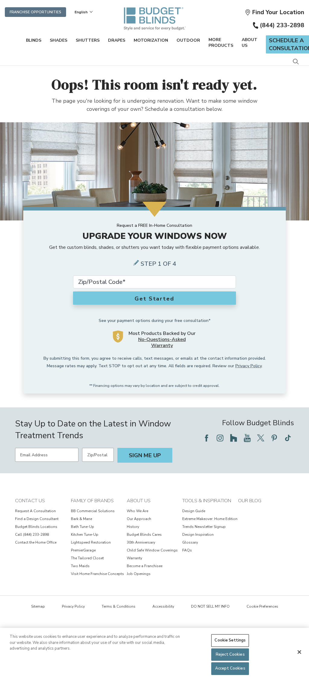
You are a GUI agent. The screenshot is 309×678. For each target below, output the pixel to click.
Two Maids (80, 566)
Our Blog (249, 500)
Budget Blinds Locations (36, 526)
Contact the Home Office (35, 542)
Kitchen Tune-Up (84, 534)
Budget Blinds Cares (144, 534)
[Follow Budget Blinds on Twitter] (261, 438)
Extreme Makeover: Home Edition (209, 518)
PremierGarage (83, 550)
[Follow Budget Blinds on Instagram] (220, 438)
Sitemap (38, 606)
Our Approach (139, 518)
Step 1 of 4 (158, 264)
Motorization (151, 40)
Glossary (190, 542)
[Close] (299, 652)
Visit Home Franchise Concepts (97, 573)
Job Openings (139, 573)
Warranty (134, 558)
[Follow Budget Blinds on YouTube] (247, 438)
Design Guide (193, 511)
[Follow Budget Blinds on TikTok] (288, 438)
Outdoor (188, 40)
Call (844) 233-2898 (32, 534)
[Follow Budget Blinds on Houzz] (234, 438)
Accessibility (163, 606)
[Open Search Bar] (295, 62)
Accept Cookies (230, 668)
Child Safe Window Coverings (152, 550)
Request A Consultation (35, 511)
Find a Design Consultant (37, 518)
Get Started (154, 299)
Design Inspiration (198, 534)
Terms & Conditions (118, 606)
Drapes (116, 40)
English (81, 12)
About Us (249, 42)
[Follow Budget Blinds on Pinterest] (274, 438)
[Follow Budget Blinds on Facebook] (206, 438)
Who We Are (137, 511)
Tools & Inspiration (206, 500)
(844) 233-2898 (282, 25)
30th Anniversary (141, 542)
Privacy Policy (248, 366)
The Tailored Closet (87, 558)
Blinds (33, 40)
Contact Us (30, 500)
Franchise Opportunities (35, 12)
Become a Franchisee (144, 566)
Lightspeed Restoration (91, 542)
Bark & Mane (81, 518)
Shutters (88, 40)
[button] (274, 12)
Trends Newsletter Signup (204, 526)
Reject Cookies (230, 654)
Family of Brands (92, 500)
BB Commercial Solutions (93, 511)
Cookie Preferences (262, 606)
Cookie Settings (230, 640)
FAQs (187, 550)
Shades (58, 40)
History (133, 526)
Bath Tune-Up (82, 526)
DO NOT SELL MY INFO (210, 606)
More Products (221, 42)
